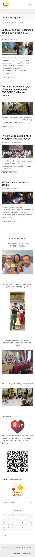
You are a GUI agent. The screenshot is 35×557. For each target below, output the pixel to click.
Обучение (15, 188)
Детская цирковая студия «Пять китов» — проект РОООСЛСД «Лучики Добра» (16, 90)
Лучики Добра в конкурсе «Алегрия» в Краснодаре (16, 137)
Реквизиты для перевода (11, 479)
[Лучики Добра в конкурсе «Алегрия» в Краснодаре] (17, 151)
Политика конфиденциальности (23, 553)
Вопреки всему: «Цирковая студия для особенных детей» (17, 32)
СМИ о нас (15, 39)
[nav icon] (30, 4)
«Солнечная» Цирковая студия (15, 183)
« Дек (4, 535)
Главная (5, 22)
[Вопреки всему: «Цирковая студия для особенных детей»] (17, 48)
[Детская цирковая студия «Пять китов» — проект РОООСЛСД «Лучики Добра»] (17, 108)
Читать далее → (9, 77)
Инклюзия (15, 99)
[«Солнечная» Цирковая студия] (17, 198)
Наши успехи (16, 142)
